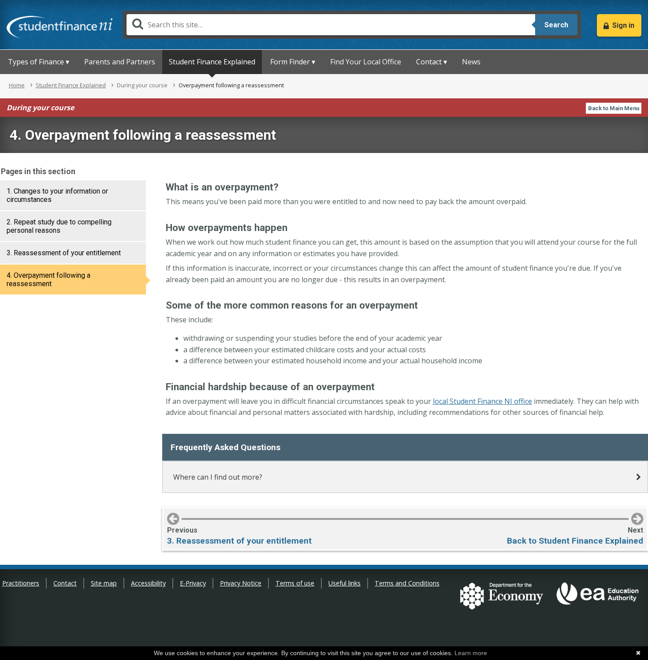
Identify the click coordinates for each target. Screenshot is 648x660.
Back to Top (633, 639)
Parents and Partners (119, 62)
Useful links (344, 583)
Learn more (470, 652)
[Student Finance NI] (59, 25)
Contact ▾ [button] (431, 62)
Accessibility (148, 583)
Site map (104, 583)
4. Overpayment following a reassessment (48, 279)
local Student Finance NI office (482, 401)
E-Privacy (193, 583)
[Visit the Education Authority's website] (598, 597)
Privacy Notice (240, 583)
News (471, 62)
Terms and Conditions (407, 583)
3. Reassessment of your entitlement (64, 253)
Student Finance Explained (212, 62)
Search (556, 25)
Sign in (623, 25)
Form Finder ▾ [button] (292, 62)
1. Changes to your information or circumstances (57, 195)
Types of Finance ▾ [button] (38, 62)
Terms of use (295, 583)
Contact (65, 583)
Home (17, 85)
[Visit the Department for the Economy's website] (501, 597)
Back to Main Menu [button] (613, 108)
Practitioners (20, 583)
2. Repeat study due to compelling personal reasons (59, 226)
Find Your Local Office (365, 62)
